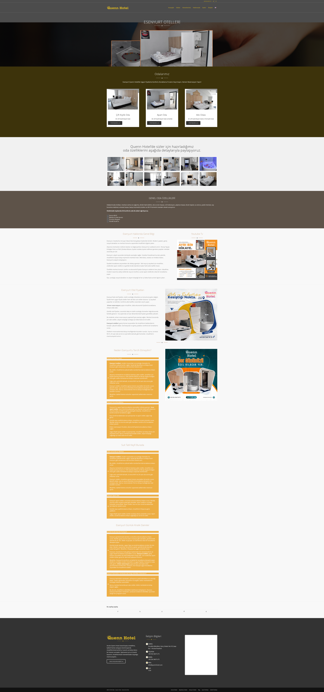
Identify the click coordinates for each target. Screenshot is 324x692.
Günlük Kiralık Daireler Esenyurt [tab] (117, 532)
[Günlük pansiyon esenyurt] (116, 163)
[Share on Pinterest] (184, 611)
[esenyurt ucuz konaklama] (116, 179)
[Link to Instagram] (213, 1)
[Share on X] (140, 611)
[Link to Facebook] (216, 1)
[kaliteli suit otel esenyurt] (171, 163)
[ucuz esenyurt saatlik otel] (134, 163)
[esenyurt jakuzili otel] (134, 179)
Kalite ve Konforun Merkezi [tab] (115, 451)
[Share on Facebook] (118, 611)
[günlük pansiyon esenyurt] (189, 163)
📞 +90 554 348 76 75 (206, 1)
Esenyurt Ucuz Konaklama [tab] (115, 402)
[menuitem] (171, 8)
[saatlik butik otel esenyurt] (153, 163)
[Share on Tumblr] (206, 611)
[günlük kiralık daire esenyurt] (208, 163)
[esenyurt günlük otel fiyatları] (153, 179)
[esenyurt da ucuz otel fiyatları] (171, 179)
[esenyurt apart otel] (208, 179)
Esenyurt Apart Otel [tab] (113, 495)
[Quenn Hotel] (117, 8)
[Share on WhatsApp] (162, 611)
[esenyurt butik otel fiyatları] (189, 179)
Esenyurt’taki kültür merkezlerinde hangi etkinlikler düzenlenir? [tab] (127, 573)
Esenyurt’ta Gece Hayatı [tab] (114, 358)
